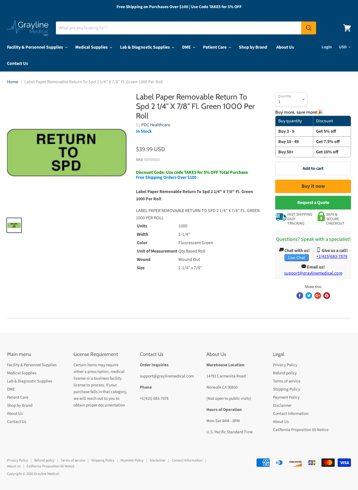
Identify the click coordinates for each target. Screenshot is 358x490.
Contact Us (17, 63)
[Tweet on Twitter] (308, 295)
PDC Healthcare (155, 125)
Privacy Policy (285, 365)
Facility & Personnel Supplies (35, 47)
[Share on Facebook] (299, 295)
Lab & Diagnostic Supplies (145, 47)
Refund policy (285, 373)
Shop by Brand (253, 47)
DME (187, 47)
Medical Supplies (92, 47)
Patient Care (215, 47)
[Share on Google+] (317, 295)
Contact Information (290, 414)
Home (12, 81)
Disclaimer (282, 405)
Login (327, 47)
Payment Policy (286, 397)
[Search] (308, 28)
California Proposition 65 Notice (300, 430)
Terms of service (286, 381)
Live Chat (296, 257)
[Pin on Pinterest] (326, 295)
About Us (285, 47)
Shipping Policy (286, 389)
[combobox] (178, 28)
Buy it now (313, 186)
